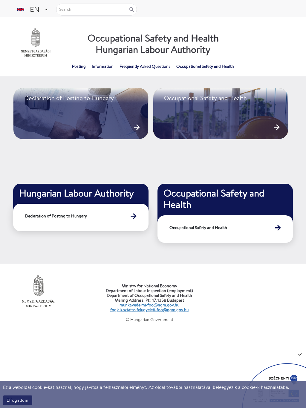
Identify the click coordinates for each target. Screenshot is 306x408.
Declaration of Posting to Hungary (56, 216)
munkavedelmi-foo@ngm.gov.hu (149, 305)
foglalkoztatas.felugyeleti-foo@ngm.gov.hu (149, 309)
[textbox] (34, 9)
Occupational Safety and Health (198, 227)
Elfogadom (18, 400)
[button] (46, 9)
